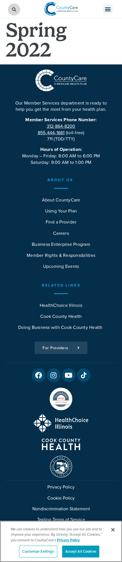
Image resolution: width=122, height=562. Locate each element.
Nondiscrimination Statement (61, 508)
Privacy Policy (61, 487)
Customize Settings (38, 551)
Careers (61, 233)
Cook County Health (61, 316)
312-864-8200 (61, 126)
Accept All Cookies (80, 551)
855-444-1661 (51, 132)
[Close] (113, 530)
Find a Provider (61, 222)
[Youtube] (68, 375)
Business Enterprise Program (61, 244)
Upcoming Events (61, 266)
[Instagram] (53, 375)
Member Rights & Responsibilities (61, 255)
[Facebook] (38, 375)
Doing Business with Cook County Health (61, 327)
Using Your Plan (61, 211)
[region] (61, 541)
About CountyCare (61, 200)
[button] (108, 9)
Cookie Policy (61, 498)
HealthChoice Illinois (61, 305)
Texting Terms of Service (61, 519)
